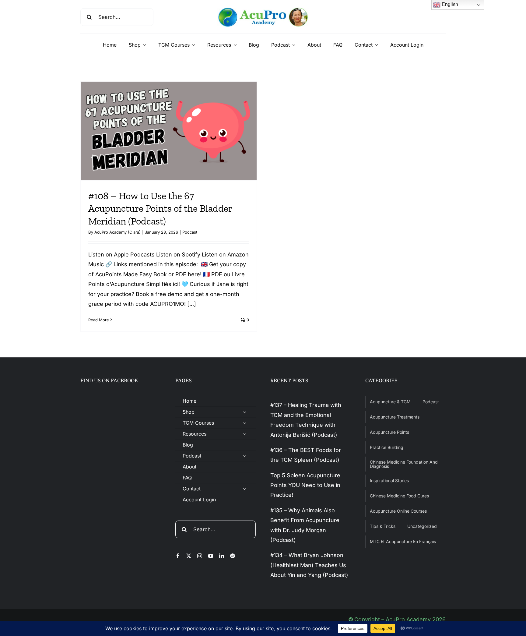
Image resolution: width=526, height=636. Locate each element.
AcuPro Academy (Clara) (117, 232)
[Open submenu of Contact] (244, 488)
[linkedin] (221, 555)
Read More (98, 319)
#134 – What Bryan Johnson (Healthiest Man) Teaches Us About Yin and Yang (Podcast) (309, 565)
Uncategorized (422, 526)
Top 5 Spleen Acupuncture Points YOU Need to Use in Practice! (305, 485)
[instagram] (199, 555)
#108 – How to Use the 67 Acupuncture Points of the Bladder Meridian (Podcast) (160, 208)
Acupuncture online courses (398, 511)
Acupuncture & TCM (390, 401)
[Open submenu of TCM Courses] (244, 423)
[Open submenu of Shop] (244, 412)
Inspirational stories (389, 480)
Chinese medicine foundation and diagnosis (404, 464)
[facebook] (177, 555)
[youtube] (210, 555)
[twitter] (188, 555)
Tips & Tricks (382, 526)
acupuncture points (389, 432)
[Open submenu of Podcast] (244, 455)
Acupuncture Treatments (394, 416)
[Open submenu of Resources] (244, 434)
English (449, 4)
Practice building (386, 447)
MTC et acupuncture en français (403, 541)
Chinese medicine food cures (399, 495)
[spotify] (232, 555)
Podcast (189, 232)
